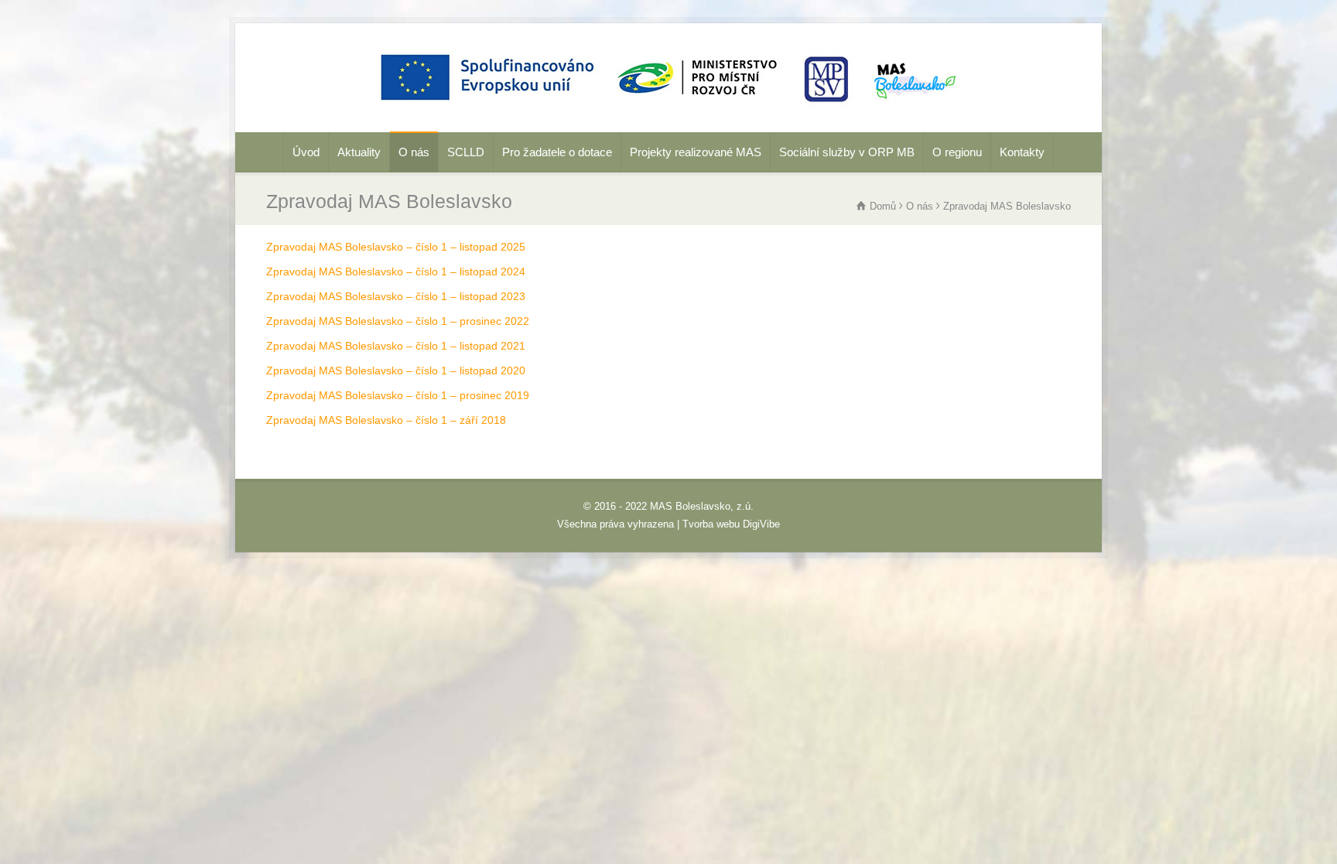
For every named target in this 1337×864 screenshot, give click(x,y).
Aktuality (359, 152)
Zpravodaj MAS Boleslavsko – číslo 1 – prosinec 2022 (397, 321)
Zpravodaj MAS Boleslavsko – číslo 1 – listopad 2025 (395, 247)
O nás (413, 152)
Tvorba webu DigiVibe (731, 524)
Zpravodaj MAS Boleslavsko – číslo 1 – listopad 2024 (395, 271)
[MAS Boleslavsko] (668, 110)
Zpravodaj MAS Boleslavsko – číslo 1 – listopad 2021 (395, 346)
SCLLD (465, 152)
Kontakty (1022, 152)
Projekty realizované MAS (695, 152)
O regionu (957, 152)
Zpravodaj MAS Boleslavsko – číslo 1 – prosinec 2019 (397, 395)
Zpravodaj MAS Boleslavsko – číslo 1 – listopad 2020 (395, 370)
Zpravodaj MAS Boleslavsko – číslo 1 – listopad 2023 (395, 296)
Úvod (306, 152)
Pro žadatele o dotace (557, 152)
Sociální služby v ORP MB (847, 152)
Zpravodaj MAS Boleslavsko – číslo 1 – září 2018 (386, 420)
